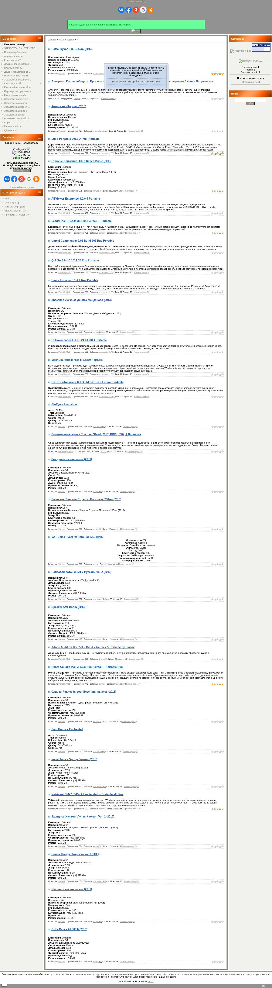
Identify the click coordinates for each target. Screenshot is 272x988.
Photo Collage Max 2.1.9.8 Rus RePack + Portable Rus (87, 666)
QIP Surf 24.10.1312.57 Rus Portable (75, 260)
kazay (95, 564)
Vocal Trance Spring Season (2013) (74, 759)
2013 (61, 39)
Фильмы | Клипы (13, 210)
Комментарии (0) (108, 98)
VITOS (103, 451)
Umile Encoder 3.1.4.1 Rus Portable (74, 280)
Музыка (8, 202)
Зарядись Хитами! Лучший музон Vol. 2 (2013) (82, 816)
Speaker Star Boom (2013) (68, 607)
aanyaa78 (97, 191)
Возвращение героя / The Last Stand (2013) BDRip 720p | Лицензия (96, 434)
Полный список (250, 82)
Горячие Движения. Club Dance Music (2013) (81, 161)
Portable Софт (12, 206)
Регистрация (119, 81)
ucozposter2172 (106, 153)
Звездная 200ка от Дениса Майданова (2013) (81, 300)
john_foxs (97, 639)
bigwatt (102, 233)
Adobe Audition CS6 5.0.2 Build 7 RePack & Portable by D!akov (93, 647)
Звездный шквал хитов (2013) (71, 459)
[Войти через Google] (143, 9)
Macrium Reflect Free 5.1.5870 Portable (77, 359)
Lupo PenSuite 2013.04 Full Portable (75, 138)
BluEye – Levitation (64, 404)
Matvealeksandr (100, 74)
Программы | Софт (14, 214)
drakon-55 (97, 427)
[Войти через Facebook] (128, 10)
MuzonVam (98, 599)
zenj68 (77, 98)
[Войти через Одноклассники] (150, 10)
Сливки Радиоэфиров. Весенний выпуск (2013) (83, 691)
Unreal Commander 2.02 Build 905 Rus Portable (82, 240)
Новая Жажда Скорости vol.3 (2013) (75, 854)
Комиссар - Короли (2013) (68, 106)
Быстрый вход (135, 81)
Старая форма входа (136, 18)
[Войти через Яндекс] (136, 10)
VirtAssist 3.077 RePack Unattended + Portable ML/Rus (87, 794)
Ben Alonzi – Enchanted (67, 729)
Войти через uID (136, 1)
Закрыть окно (152, 81)
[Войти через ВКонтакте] (121, 10)
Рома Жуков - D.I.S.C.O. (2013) (71, 49)
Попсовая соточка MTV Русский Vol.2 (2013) (81, 572)
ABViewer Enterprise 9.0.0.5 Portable (75, 198)
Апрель (70, 39)
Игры (7, 198)
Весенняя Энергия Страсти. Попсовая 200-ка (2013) (86, 499)
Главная (52, 39)
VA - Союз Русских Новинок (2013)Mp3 (77, 536)
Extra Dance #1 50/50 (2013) (69, 929)
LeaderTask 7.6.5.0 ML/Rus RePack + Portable (81, 221)
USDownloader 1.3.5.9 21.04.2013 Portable (79, 340)
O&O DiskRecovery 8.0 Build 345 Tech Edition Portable (87, 382)
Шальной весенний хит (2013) (71, 889)
